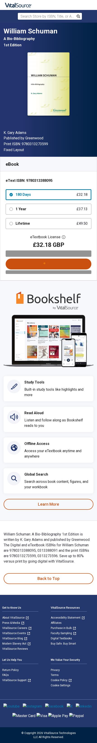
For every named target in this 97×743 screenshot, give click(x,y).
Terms (55, 675)
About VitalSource (13, 617)
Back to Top (48, 578)
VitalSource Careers (15, 628)
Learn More (48, 504)
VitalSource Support (14, 680)
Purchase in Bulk (61, 628)
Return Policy (10, 670)
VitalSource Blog (13, 638)
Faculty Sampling (62, 633)
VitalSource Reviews (15, 648)
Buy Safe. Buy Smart (63, 643)
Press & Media (11, 622)
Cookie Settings (60, 685)
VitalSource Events (14, 633)
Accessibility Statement (66, 617)
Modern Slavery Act (14, 643)
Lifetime (52, 223)
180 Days (52, 194)
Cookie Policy (59, 680)
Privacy (55, 670)
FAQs (5, 675)
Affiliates (56, 622)
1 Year (52, 209)
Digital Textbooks (61, 638)
